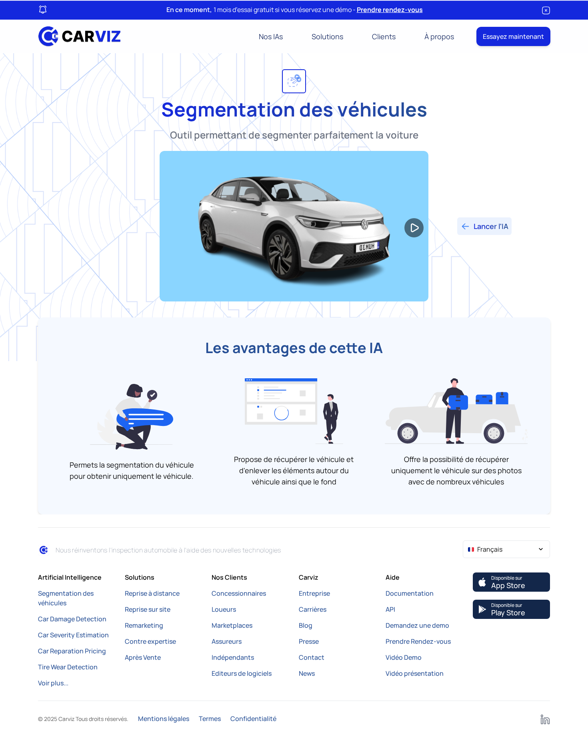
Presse (309, 641)
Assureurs (227, 641)
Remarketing (144, 625)
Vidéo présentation (415, 673)
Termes (210, 718)
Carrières (312, 609)
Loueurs (224, 609)
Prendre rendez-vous (390, 9)
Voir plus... (53, 683)
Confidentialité (253, 718)
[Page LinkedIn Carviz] (545, 718)
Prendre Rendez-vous (418, 641)
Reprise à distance (152, 593)
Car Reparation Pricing (72, 651)
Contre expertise (150, 641)
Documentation (410, 593)
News (307, 673)
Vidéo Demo (404, 657)
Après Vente (143, 657)
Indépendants (233, 657)
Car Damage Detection (72, 619)
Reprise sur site (147, 609)
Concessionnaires (239, 593)
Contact (311, 657)
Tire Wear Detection (68, 667)
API (390, 609)
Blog (305, 625)
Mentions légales (163, 718)
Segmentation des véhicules (66, 598)
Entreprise (314, 593)
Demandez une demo (417, 625)
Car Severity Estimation (73, 635)
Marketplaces (232, 625)
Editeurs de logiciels (242, 673)
